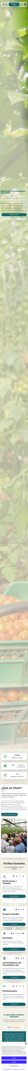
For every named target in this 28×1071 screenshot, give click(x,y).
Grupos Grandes (11, 914)
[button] (26, 1043)
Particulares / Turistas (10, 882)
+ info (14, 900)
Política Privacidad (15, 1069)
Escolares (8, 938)
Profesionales (10, 991)
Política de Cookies (7, 1069)
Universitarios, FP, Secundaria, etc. (12, 964)
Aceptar (14, 1058)
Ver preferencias (14, 1066)
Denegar (14, 1062)
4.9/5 (9, 1027)
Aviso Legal (22, 1069)
